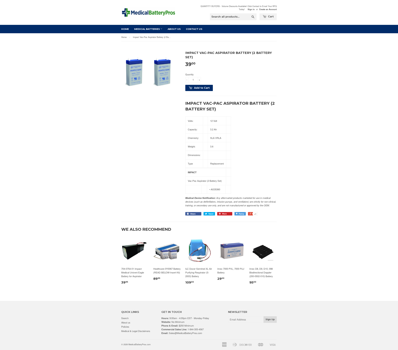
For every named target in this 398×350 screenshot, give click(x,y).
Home (125, 28)
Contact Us (194, 28)
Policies (125, 326)
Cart (270, 16)
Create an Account (268, 9)
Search (125, 318)
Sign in (251, 9)
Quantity (189, 74)
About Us (174, 28)
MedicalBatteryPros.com (139, 344)
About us (125, 322)
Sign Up (270, 319)
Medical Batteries (147, 28)
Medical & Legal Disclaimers (135, 331)
